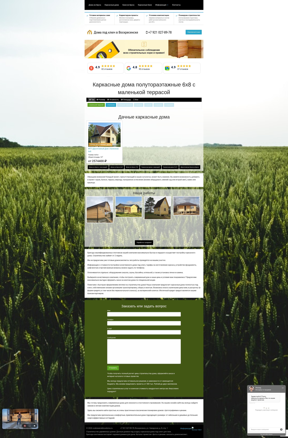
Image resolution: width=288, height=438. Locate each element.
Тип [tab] (92, 100)
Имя (108, 311)
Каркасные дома (112, 5)
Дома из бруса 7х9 (132, 167)
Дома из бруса (95, 5)
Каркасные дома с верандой (150, 167)
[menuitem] (95, 5)
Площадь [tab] (127, 100)
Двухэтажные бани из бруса (190, 167)
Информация (160, 5)
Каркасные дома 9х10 (170, 167)
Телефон (110, 320)
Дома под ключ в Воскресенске (115, 32)
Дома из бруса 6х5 (117, 167)
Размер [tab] (101, 100)
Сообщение (111, 338)
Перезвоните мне (193, 32)
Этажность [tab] (114, 100)
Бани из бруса (128, 5)
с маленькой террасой (96, 105)
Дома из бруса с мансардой (98, 167)
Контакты (176, 5)
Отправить (113, 368)
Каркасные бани (145, 5)
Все (136, 100)
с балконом (111, 105)
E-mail (109, 329)
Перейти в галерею (144, 243)
